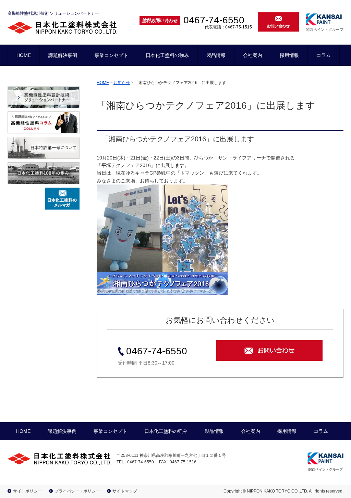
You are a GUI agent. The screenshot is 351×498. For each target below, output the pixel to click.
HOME (23, 55)
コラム (323, 55)
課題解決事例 (62, 55)
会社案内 (252, 55)
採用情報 (289, 55)
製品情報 (216, 55)
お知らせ (121, 82)
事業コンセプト (111, 55)
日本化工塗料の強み (167, 55)
